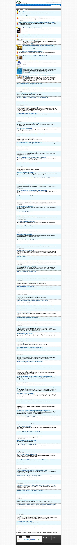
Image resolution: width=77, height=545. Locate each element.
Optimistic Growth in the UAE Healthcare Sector (24, 312)
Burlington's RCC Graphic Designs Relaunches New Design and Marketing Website (29, 123)
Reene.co (19, 424)
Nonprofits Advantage (20, 514)
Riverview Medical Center (21, 136)
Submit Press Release (45, 5)
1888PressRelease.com (21, 2)
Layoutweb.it (19, 369)
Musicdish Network (20, 341)
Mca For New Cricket (20, 269)
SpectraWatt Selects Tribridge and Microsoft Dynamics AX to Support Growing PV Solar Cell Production (32, 300)
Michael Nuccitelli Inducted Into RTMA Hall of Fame (24, 356)
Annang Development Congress (22, 530)
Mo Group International (21, 248)
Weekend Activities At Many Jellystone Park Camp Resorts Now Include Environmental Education (31, 371)
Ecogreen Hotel (20, 325)
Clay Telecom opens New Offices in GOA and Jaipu (24, 234)
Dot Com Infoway (20, 91)
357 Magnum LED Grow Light (22, 11)
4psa (18, 385)
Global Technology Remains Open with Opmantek (24, 521)
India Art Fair (19, 434)
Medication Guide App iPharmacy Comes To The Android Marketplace (27, 296)
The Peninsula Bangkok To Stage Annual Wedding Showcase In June (27, 93)
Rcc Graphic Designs (20, 126)
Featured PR (23, 5)
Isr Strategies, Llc (20, 519)
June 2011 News (55, 532)
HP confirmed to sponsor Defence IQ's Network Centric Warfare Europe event (28, 405)
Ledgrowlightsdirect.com (22, 15)
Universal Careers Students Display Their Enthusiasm (25, 211)
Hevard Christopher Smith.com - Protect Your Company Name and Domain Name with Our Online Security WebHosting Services (36, 504)
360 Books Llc (19, 488)
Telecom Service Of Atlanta (21, 438)
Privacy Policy (53, 537)
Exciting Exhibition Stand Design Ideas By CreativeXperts (25, 286)
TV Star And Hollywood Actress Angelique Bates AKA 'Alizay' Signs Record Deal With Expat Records (32, 470)
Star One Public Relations (21, 105)
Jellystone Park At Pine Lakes (21, 452)
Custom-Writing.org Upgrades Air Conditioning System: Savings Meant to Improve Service (30, 162)
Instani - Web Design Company (22, 254)
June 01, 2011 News (43, 532)
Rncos (18, 315)
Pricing (18, 5)
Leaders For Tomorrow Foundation (22, 294)
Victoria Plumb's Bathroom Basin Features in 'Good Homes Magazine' (27, 195)
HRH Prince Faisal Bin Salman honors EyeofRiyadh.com (25, 206)
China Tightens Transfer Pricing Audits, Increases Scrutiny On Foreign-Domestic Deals (29, 142)
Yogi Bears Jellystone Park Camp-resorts (23, 374)
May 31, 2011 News (36, 532)
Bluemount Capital (20, 498)
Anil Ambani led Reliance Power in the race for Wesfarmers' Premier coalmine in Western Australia (32, 190)
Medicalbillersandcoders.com (21, 183)
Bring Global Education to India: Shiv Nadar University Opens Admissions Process (29, 239)
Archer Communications (21, 359)
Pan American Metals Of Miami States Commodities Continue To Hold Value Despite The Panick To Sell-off (39, 45)
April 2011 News (18, 532)
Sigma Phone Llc (20, 298)
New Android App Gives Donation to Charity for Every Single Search (27, 444)
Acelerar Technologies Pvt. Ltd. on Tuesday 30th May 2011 (25, 393)
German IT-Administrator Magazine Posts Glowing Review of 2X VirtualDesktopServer (30, 347)
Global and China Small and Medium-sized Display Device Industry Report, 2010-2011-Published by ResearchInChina (34, 152)
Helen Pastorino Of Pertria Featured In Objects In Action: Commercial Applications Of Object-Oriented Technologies (34, 376)
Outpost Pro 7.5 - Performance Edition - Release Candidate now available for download (30, 361)
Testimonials (38, 5)
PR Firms (28, 5)
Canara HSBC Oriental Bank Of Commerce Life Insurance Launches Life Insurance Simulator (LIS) (31, 157)
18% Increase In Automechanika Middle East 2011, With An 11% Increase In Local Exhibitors (30, 282)
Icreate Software (20, 232)
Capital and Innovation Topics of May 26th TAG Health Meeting (26, 440)
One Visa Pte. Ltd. (20, 121)
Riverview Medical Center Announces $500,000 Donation (25, 138)
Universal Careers (20, 214)
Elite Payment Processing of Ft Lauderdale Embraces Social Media (27, 454)
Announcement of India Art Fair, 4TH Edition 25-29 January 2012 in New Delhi (28, 431)
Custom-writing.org (20, 166)
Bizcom (18, 284)
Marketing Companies (46, 536)
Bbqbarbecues (21, 37)
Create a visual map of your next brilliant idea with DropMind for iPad (34, 68)
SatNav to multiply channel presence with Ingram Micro (25, 172)
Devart (18, 310)
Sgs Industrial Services (20, 331)
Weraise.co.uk (19, 448)
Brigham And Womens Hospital (22, 219)
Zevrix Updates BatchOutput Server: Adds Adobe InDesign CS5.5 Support (28, 107)
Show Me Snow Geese (20, 420)
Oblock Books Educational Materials (22, 468)
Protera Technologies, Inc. (27, 43)
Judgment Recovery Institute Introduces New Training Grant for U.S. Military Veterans (30, 490)
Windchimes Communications (21, 243)
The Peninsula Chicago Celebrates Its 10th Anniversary (25, 168)
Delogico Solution (20, 204)
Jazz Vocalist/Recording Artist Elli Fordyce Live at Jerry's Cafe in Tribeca (27, 343)
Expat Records (19, 473)
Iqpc (18, 408)
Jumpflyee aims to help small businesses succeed (24, 426)
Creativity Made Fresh (20, 483)
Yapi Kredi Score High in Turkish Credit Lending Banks (25, 399)
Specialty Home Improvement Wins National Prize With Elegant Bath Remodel (35, 55)
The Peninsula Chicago (20, 170)
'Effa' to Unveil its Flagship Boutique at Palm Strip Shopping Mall (26, 271)
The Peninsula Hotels (20, 95)
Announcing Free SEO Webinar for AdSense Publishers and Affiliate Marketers (28, 500)
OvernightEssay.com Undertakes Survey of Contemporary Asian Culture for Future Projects (30, 185)
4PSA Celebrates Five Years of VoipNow (22, 382)
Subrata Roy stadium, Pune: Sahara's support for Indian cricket (26, 266)
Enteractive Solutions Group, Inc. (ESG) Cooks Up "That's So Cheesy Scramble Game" (29, 475)
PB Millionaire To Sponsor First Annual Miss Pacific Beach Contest (27, 113)
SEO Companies (45, 537)
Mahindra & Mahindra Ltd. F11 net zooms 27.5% (24, 225)
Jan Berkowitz (21, 20)
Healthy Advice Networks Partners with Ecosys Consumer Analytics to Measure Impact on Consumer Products (33, 410)
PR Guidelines (53, 536)
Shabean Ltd (25, 64)
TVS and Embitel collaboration (21, 256)
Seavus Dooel (26, 72)
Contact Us (53, 540)
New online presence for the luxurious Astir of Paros (25, 333)
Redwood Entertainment (21, 345)
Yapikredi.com (19, 403)
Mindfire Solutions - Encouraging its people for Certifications (26, 221)
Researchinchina (20, 155)
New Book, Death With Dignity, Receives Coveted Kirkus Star (32, 27)
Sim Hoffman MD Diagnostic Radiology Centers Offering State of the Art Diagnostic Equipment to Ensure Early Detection (36, 22)
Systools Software (20, 264)
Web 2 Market (19, 391)
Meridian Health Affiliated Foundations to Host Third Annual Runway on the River (29, 83)
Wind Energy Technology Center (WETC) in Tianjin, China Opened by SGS (28, 327)
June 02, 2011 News (49, 532)
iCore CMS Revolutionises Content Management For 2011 (25, 250)
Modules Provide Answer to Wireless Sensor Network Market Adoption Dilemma (30, 51)
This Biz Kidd (19, 502)
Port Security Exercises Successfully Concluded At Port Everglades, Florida (28, 516)
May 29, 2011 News (24, 532)
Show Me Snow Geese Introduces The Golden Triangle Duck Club (26, 416)
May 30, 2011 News (30, 532)
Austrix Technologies (20, 354)
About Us (32, 5)
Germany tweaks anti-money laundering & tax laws (24, 128)
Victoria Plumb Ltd (20, 150)
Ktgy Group (25, 81)
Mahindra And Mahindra (21, 228)
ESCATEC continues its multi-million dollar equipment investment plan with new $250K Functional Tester (32, 97)
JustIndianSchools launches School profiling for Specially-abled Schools (27, 317)
